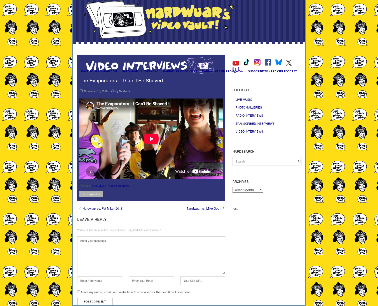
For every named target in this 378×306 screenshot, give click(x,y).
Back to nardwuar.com (99, 71)
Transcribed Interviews (255, 123)
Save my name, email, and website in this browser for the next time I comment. (136, 292)
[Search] (299, 161)
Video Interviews (118, 185)
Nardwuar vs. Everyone (140, 71)
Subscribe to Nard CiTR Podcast (272, 71)
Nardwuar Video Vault (180, 71)
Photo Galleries (249, 107)
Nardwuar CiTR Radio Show (222, 71)
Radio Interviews (249, 115)
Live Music (99, 185)
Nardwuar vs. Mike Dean (204, 208)
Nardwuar (125, 91)
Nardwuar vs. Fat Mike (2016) (103, 208)
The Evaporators (91, 194)
